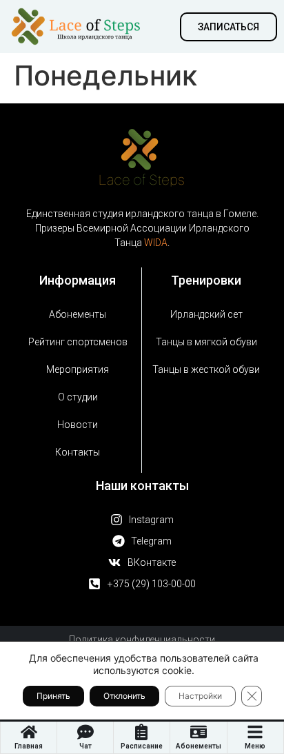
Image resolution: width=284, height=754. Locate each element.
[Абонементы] (198, 732)
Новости (77, 424)
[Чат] (85, 732)
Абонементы (198, 746)
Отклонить (124, 696)
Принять (53, 696)
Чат (85, 746)
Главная (28, 746)
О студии (78, 397)
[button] (228, 26)
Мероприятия (77, 369)
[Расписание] (141, 732)
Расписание (142, 746)
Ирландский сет (206, 314)
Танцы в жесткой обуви (206, 369)
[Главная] (29, 732)
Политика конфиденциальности (142, 639)
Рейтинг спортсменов (78, 341)
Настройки (200, 696)
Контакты (77, 452)
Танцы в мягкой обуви (206, 341)
